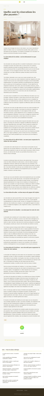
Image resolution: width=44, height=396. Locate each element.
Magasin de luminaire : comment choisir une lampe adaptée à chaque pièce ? (11, 369)
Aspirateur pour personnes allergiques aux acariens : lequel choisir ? (11, 365)
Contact (25, 390)
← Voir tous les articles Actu (9, 340)
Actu (8, 5)
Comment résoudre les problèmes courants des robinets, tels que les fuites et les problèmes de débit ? (32, 377)
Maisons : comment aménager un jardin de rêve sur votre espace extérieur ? (32, 365)
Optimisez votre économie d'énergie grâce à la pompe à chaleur (11, 373)
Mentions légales (20, 390)
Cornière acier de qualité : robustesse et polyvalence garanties (32, 362)
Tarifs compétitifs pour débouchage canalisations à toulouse (10, 358)
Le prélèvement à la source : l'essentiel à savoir (11, 354)
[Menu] (24, 2)
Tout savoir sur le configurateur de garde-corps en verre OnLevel (32, 358)
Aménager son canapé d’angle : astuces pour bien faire (32, 354)
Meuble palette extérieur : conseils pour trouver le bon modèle (11, 362)
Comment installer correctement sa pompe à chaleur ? (32, 369)
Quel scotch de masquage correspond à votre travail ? (10, 377)
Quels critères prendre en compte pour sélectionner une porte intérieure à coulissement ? (10, 381)
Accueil (5, 5)
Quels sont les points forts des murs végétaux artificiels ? (31, 373)
